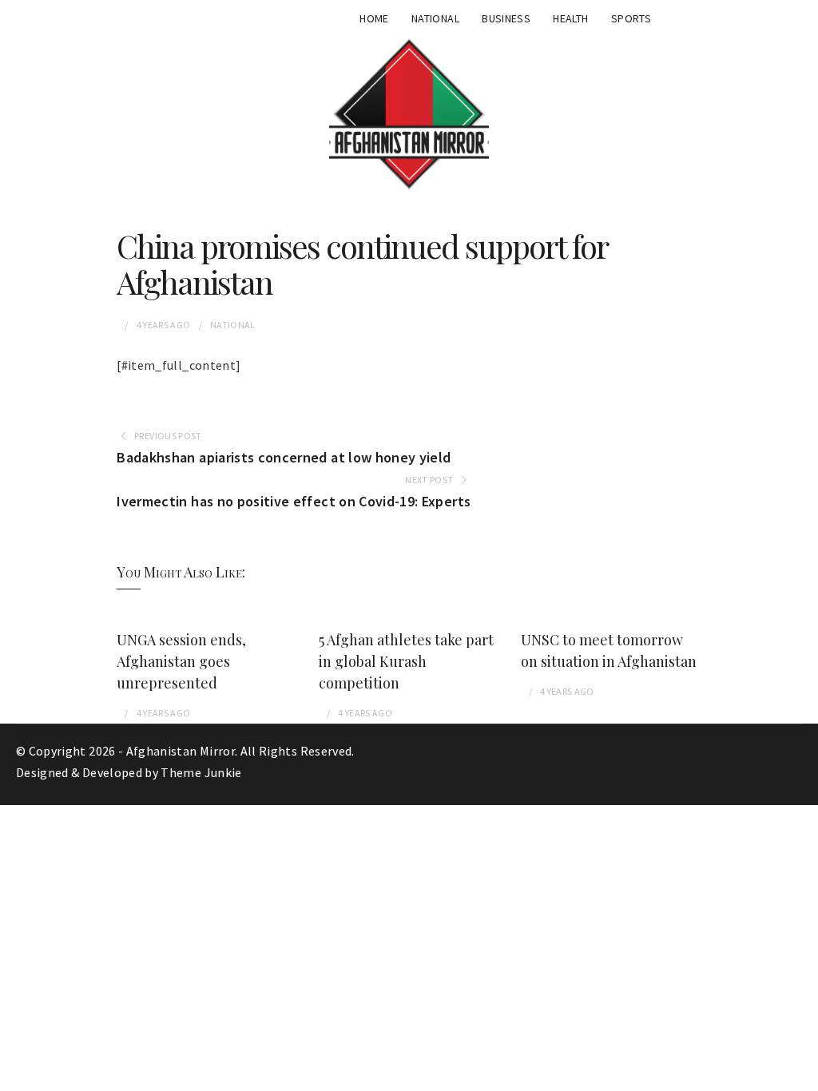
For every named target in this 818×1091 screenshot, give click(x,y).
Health (570, 18)
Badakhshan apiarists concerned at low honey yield (284, 457)
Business (506, 18)
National (435, 18)
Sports (631, 18)
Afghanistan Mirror (180, 751)
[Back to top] (802, 1075)
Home (373, 18)
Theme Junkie (201, 772)
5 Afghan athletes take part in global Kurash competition (406, 661)
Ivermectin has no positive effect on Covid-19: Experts (294, 501)
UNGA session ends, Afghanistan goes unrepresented (181, 661)
